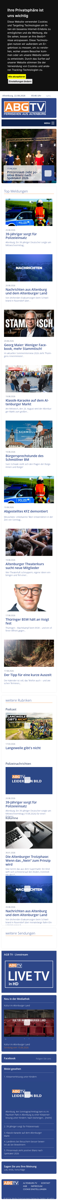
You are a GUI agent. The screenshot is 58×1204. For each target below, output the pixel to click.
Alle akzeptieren (16, 76)
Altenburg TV (30, 1183)
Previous (6, 157)
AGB (25, 1186)
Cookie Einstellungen (34, 1189)
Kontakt (45, 1183)
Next (52, 157)
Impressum (36, 1186)
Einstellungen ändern (20, 81)
